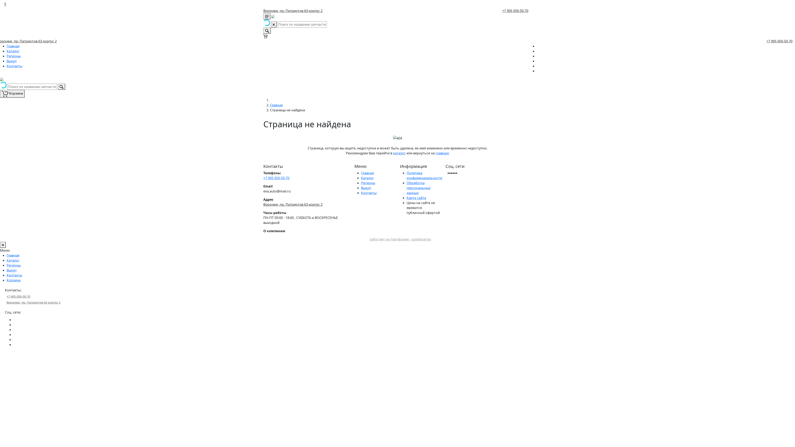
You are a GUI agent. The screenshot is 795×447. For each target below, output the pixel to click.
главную (442, 153)
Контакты (14, 66)
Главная (13, 46)
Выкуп (12, 61)
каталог (399, 153)
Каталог (13, 51)
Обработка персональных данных (418, 188)
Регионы (14, 56)
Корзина (13, 280)
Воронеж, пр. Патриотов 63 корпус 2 (293, 10)
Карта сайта (416, 198)
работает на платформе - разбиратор (400, 239)
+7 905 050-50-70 (515, 10)
